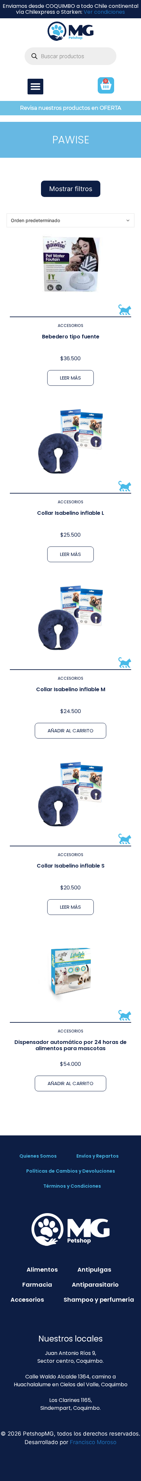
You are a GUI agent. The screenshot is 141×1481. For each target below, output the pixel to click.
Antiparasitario (95, 1284)
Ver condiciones (104, 12)
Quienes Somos (38, 1156)
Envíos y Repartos (97, 1156)
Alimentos (42, 1269)
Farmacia (37, 1284)
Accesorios (70, 325)
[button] (35, 86)
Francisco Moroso (93, 1442)
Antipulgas (94, 1269)
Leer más (70, 377)
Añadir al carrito (70, 730)
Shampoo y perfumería (99, 1299)
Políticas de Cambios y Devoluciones (70, 1171)
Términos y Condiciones (72, 1186)
